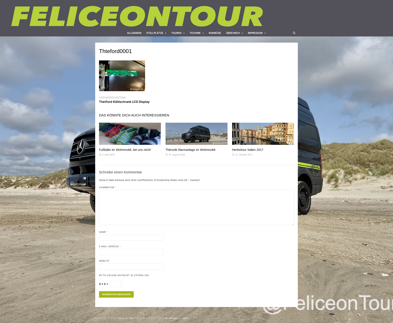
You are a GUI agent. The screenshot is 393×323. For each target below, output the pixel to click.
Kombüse (215, 32)
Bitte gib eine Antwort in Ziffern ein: (124, 275)
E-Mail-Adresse (110, 246)
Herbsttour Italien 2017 (247, 149)
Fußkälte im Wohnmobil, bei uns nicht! (125, 149)
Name (103, 232)
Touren (176, 32)
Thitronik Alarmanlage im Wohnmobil (190, 149)
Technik (195, 32)
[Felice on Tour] (138, 16)
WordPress (171, 318)
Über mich (233, 32)
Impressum (255, 32)
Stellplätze (154, 32)
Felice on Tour (126, 318)
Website (104, 261)
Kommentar (107, 187)
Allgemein (134, 32)
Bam (185, 318)
